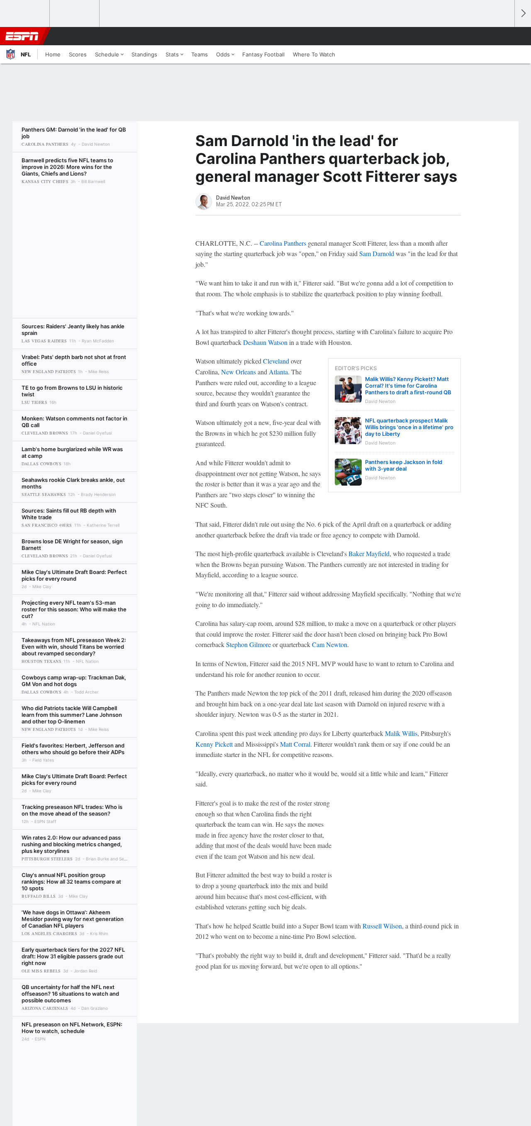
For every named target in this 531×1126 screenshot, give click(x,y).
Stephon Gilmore (248, 644)
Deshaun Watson (265, 342)
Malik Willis (401, 733)
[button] (504, 36)
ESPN (22, 36)
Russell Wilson (382, 925)
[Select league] (25, 13)
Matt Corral (295, 744)
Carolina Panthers (283, 243)
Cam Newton (329, 644)
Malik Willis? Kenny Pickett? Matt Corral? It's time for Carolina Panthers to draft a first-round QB (408, 386)
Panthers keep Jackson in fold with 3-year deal (403, 465)
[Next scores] (522, 13)
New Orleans (238, 371)
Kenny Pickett (214, 744)
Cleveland (276, 361)
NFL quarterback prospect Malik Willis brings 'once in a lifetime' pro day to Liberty (409, 427)
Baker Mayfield (369, 553)
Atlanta (278, 371)
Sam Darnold (376, 253)
